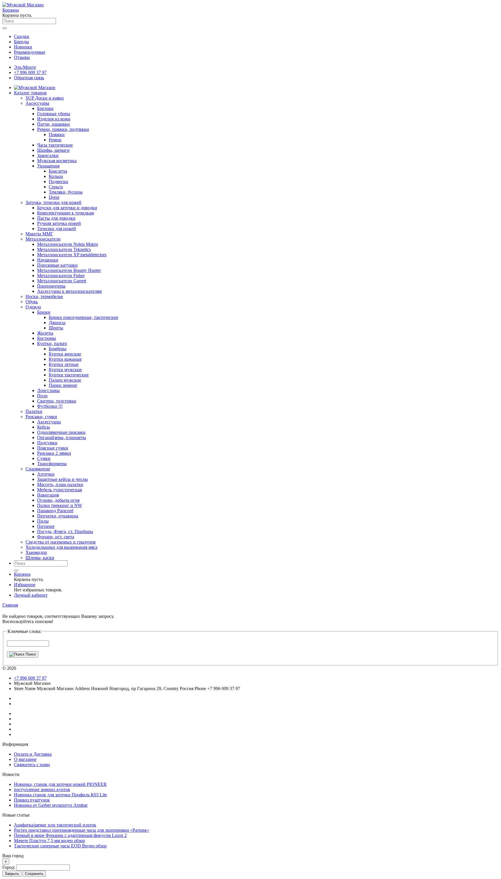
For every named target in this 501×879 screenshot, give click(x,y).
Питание (46, 526)
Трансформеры (52, 463)
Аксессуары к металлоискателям (69, 291)
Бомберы (57, 348)
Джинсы (57, 322)
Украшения (48, 165)
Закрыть (12, 873)
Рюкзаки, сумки (41, 416)
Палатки (34, 411)
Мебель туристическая (59, 489)
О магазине (25, 759)
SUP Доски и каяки (45, 97)
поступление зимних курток (42, 789)
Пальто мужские (65, 380)
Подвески (58, 181)
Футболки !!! (50, 406)
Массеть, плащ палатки (60, 484)
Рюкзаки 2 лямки (54, 453)
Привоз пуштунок (32, 799)
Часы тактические (55, 144)
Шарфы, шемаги (53, 150)
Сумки (43, 458)
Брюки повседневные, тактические (83, 317)
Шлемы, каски (40, 557)
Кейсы (43, 427)
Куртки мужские (65, 369)
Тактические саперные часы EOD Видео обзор (60, 845)
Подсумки (47, 442)
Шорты (56, 327)
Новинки (23, 46)
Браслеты (58, 171)
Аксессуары (37, 103)
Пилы (43, 521)
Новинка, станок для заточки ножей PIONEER (60, 784)
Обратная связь (29, 77)
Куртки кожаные (65, 359)
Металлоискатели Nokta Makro (67, 244)
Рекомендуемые (29, 52)
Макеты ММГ (39, 233)
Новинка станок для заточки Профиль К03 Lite (60, 794)
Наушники (47, 259)
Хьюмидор (36, 552)
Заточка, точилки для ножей (53, 202)
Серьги (56, 186)
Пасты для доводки (56, 218)
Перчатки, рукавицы (57, 515)
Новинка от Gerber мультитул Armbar (51, 805)
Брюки (43, 312)
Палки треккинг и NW (59, 505)
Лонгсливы (48, 390)
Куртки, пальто (52, 343)
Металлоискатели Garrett (61, 280)
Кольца (56, 176)
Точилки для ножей (56, 228)
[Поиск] (16, 570)
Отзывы (22, 57)
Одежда (33, 306)
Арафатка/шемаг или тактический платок (55, 824)
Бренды (21, 41)
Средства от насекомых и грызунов (61, 541)
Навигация (48, 494)
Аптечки (46, 474)
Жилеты (45, 333)
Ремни (55, 139)
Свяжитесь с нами (32, 764)
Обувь (32, 301)
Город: (9, 867)
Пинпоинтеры (51, 286)
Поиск (30, 654)
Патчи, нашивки (53, 124)
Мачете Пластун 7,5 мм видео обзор (49, 840)
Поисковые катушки (57, 265)
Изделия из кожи (53, 118)
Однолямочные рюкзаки (61, 432)
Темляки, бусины (66, 191)
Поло (42, 395)
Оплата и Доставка (33, 754)
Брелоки (45, 108)
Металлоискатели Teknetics (64, 249)
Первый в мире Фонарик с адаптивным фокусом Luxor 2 (70, 835)
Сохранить (34, 873)
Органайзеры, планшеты (61, 437)
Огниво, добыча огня (58, 500)
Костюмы (46, 338)
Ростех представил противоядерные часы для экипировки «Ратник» (81, 830)
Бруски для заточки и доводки (67, 207)
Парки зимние (63, 385)
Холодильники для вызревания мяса (61, 547)
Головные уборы (53, 113)
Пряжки (57, 134)
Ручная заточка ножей (59, 223)
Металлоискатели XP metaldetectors (71, 254)
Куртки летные (64, 364)
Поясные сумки (52, 447)
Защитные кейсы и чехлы (62, 479)
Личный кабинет (31, 595)
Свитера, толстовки (56, 400)
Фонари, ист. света (55, 536)
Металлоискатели (43, 239)
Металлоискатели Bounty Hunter (69, 270)
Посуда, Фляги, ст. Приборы (65, 531)
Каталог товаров (30, 92)
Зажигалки (48, 155)
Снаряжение (38, 468)
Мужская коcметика (57, 160)
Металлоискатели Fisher (61, 275)
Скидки (21, 36)
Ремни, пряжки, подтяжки (63, 129)
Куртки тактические (69, 374)
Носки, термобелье (44, 296)
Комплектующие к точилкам (65, 212)
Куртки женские (65, 353)
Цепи (54, 197)
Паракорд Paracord (55, 510)
